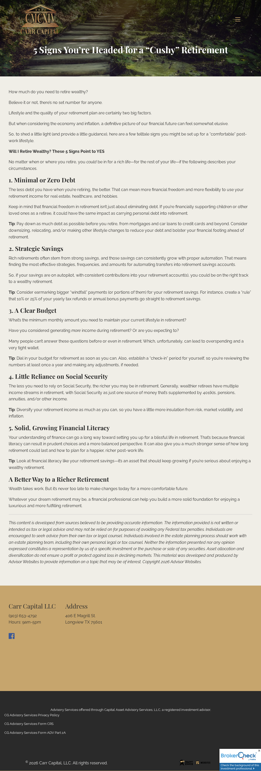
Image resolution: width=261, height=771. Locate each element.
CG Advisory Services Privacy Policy (31, 715)
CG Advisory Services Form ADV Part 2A (35, 733)
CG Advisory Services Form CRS (29, 724)
